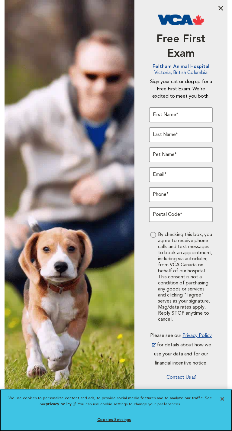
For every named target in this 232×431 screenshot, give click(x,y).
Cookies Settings (114, 420)
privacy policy (61, 404)
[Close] (222, 399)
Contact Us (178, 377)
